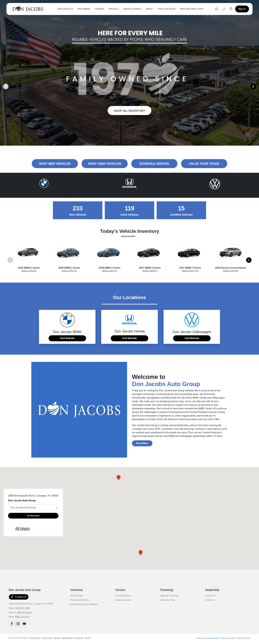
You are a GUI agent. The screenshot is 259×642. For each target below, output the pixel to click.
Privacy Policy (35, 638)
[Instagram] (18, 624)
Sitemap (57, 638)
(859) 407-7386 (22, 608)
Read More (142, 443)
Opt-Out (87, 638)
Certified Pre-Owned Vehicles (84, 604)
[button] (119, 478)
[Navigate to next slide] (257, 86)
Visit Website (67, 338)
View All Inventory (128, 236)
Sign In (242, 9)
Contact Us (20, 597)
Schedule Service (123, 595)
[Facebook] (12, 624)
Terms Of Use (47, 638)
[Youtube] (24, 624)
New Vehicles (76, 595)
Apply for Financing (169, 595)
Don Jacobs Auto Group (18, 638)
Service (120, 590)
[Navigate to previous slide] (2, 86)
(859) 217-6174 (24, 612)
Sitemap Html (67, 638)
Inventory (76, 590)
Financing (166, 590)
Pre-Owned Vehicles (79, 600)
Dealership (212, 590)
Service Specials (123, 600)
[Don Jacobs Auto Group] (28, 9)
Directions (210, 600)
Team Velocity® (212, 638)
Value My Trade (167, 600)
